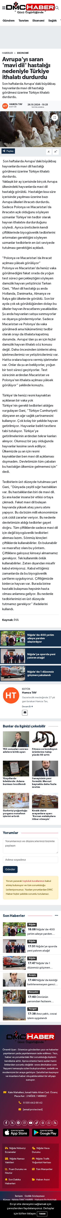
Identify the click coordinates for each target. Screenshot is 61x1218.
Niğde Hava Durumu (41, 1150)
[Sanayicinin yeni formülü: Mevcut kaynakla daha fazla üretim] (45, 768)
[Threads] (43, 1123)
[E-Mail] (25, 713)
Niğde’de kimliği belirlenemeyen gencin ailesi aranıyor (42, 983)
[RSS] (55, 1123)
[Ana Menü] (3, 8)
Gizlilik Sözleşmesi (35, 1196)
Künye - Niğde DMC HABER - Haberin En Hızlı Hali (29, 1199)
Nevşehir (33, 992)
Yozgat (33, 1009)
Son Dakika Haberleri (13, 1181)
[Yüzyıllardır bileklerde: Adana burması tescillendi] (16, 768)
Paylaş (10, 151)
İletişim (19, 1196)
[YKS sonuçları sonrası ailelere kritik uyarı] (16, 739)
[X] (12, 1123)
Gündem (8, 20)
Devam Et (26, 707)
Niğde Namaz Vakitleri (15, 1160)
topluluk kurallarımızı (33, 881)
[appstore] (16, 1133)
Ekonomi (38, 20)
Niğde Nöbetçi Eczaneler (15, 1150)
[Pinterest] (18, 1123)
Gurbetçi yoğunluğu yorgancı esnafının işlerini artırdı (15, 814)
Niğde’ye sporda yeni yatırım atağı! (42, 948)
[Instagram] (24, 1123)
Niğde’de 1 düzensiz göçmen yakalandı (38, 966)
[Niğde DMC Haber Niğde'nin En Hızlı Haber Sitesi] (30, 8)
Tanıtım (23, 20)
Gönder (10, 869)
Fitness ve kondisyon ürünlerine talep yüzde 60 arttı (44, 752)
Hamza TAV (29, 692)
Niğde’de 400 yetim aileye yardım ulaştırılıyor (41, 932)
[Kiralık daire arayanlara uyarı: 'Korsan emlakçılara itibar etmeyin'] (45, 800)
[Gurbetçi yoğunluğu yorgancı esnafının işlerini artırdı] (16, 800)
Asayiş (32, 975)
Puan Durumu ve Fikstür (16, 1171)
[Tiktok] (36, 1123)
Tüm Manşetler (44, 1169)
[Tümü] (56, 915)
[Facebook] (6, 1123)
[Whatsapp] (49, 1123)
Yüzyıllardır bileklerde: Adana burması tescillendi (14, 781)
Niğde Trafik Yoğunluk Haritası (41, 1160)
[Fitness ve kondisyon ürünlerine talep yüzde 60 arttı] (45, 739)
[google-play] (45, 1133)
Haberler (7, 53)
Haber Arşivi (43, 1179)
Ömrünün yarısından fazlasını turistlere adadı (39, 999)
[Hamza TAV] (11, 695)
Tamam (42, 1214)
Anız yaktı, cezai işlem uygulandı (42, 1016)
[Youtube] (30, 1123)
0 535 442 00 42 (32, 1102)
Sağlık (52, 20)
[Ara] (57, 8)
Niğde (32, 925)
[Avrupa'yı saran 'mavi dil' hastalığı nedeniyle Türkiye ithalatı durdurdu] (30, 129)
